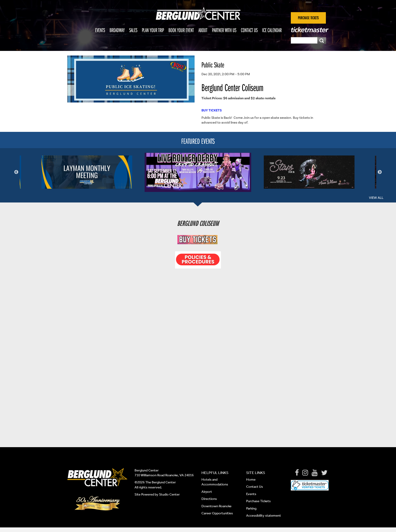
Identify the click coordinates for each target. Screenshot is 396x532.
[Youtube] (315, 473)
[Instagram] (305, 473)
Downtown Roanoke (216, 506)
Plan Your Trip (153, 30)
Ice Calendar (272, 30)
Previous (16, 172)
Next (379, 172)
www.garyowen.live (205, 377)
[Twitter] (324, 473)
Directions (209, 499)
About (202, 30)
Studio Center (169, 494)
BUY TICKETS (211, 110)
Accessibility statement (263, 515)
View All (376, 198)
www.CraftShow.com (189, 288)
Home (251, 479)
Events (100, 30)
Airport (206, 492)
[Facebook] (297, 473)
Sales (133, 30)
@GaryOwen (206, 392)
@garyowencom (203, 399)
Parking (251, 508)
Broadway (117, 30)
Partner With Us (224, 30)
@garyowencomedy (206, 385)
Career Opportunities (217, 513)
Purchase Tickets (258, 501)
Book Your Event (181, 30)
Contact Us (249, 30)
